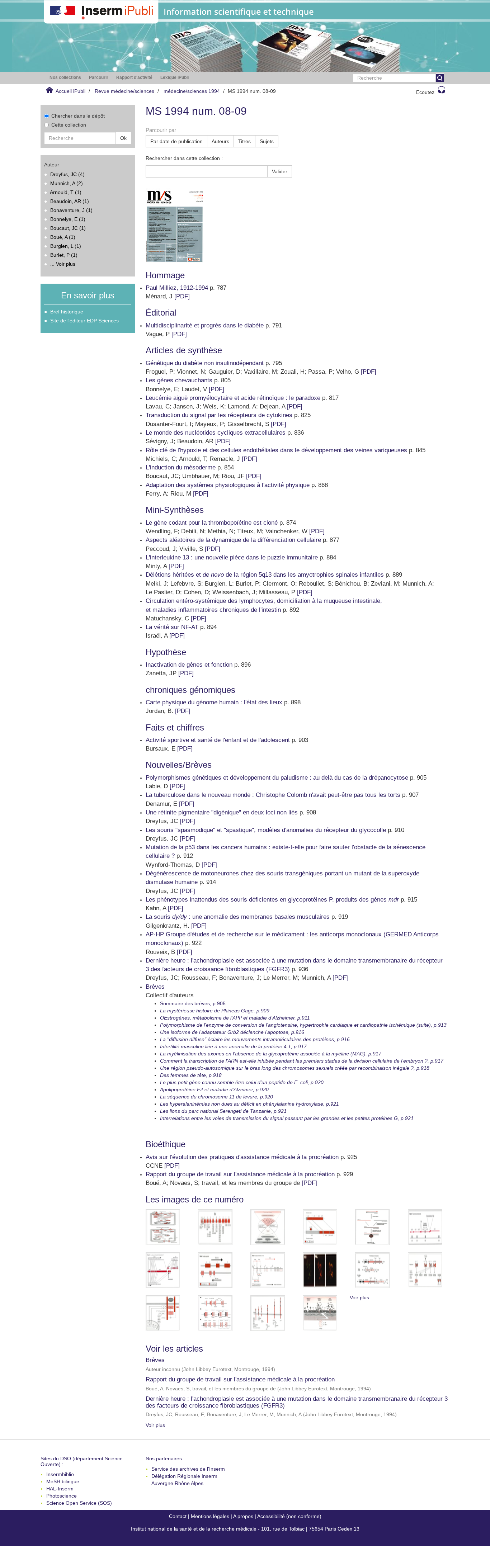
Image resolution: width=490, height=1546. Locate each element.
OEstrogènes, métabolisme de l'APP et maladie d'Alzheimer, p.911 (235, 1018)
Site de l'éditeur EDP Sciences (84, 320)
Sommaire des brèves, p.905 (193, 1003)
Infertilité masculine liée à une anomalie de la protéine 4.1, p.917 (233, 1046)
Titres (244, 141)
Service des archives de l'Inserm (188, 1469)
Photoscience (61, 1496)
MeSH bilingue (62, 1481)
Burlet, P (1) (63, 255)
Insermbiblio (60, 1474)
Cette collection (68, 125)
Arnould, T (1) (65, 192)
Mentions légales (210, 1516)
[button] (65, 78)
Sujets (267, 141)
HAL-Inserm (60, 1488)
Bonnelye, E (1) (67, 219)
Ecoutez (425, 92)
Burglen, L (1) (65, 246)
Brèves (155, 1360)
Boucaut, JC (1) (68, 228)
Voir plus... (361, 1297)
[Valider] (439, 78)
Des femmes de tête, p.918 (191, 1075)
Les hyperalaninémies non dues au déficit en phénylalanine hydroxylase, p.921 (249, 1104)
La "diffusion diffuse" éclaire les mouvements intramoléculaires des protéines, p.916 (255, 1039)
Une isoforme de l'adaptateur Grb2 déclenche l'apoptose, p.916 (232, 1032)
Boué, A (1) (62, 237)
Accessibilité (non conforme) (289, 1516)
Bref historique (66, 312)
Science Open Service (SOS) (79, 1503)
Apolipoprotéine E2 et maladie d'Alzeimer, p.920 (214, 1089)
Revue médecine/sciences (124, 91)
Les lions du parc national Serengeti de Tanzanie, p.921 (223, 1111)
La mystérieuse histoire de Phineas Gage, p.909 (214, 1010)
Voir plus (155, 1425)
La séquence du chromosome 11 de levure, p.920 (216, 1097)
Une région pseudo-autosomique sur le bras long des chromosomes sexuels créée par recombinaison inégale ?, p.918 (294, 1068)
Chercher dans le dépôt (78, 116)
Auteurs (220, 141)
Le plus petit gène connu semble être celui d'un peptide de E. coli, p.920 (242, 1082)
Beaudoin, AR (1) (69, 201)
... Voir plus (62, 264)
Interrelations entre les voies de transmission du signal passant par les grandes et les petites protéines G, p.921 (287, 1118)
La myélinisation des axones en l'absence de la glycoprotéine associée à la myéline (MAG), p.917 (270, 1053)
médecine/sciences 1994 (192, 91)
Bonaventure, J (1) (71, 210)
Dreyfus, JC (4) (67, 174)
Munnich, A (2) (66, 183)
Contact (178, 1516)
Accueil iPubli (70, 91)
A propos (243, 1516)
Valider (279, 171)
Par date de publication (176, 141)
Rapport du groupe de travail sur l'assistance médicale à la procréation (240, 1379)
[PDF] (182, 296)
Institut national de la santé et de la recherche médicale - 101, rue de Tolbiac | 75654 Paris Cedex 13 (245, 1529)
